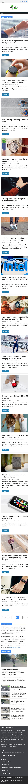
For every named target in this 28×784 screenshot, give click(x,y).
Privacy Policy (5, 764)
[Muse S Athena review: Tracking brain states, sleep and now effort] (5, 710)
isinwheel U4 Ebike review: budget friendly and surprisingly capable (18, 694)
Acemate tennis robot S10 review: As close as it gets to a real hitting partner (13, 672)
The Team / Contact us (7, 773)
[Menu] (2, 13)
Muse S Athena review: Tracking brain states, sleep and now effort (18, 709)
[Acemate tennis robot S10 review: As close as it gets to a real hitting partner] (14, 660)
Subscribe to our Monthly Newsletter (11, 767)
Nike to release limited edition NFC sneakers (15, 397)
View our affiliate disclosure (15, 647)
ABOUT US (3, 759)
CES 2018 (16, 439)
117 (20, 617)
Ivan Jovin (11, 45)
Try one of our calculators (8, 755)
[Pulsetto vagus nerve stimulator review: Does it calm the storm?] (5, 717)
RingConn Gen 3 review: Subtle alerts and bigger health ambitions (18, 687)
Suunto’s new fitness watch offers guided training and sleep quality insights (14, 558)
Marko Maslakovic (13, 677)
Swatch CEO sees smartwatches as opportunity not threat (15, 160)
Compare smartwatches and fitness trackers (13, 752)
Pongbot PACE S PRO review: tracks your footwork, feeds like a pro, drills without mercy (18, 701)
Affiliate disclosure (7, 761)
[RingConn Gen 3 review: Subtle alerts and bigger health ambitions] (5, 688)
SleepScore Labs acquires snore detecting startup (14, 476)
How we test (5, 770)
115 (13, 617)
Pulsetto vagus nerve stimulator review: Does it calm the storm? (17, 716)
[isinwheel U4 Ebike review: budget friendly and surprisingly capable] (5, 695)
